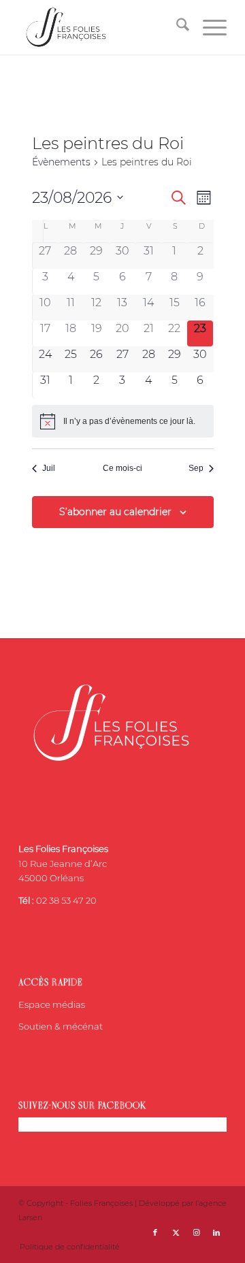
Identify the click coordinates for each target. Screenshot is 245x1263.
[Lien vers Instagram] (196, 1232)
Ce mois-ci (122, 468)
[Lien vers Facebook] (155, 1232)
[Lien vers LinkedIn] (216, 1232)
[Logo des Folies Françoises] (101, 27)
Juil (48, 468)
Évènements (61, 162)
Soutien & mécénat (60, 1026)
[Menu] (208, 27)
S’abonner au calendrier (115, 512)
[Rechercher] (176, 27)
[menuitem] (176, 27)
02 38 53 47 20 (66, 900)
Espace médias (51, 1004)
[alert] (123, 421)
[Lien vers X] (175, 1232)
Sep (196, 468)
